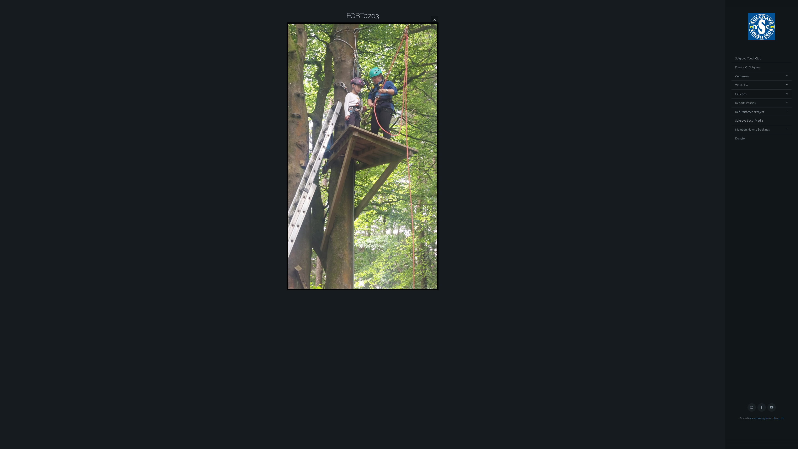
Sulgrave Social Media (749, 120)
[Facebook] (761, 407)
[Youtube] (771, 407)
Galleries (740, 94)
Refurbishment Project (749, 112)
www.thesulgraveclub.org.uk (766, 418)
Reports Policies (745, 103)
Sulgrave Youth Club (748, 58)
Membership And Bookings (752, 129)
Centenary (742, 76)
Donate (740, 138)
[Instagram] (752, 407)
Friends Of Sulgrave (747, 67)
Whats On (741, 85)
